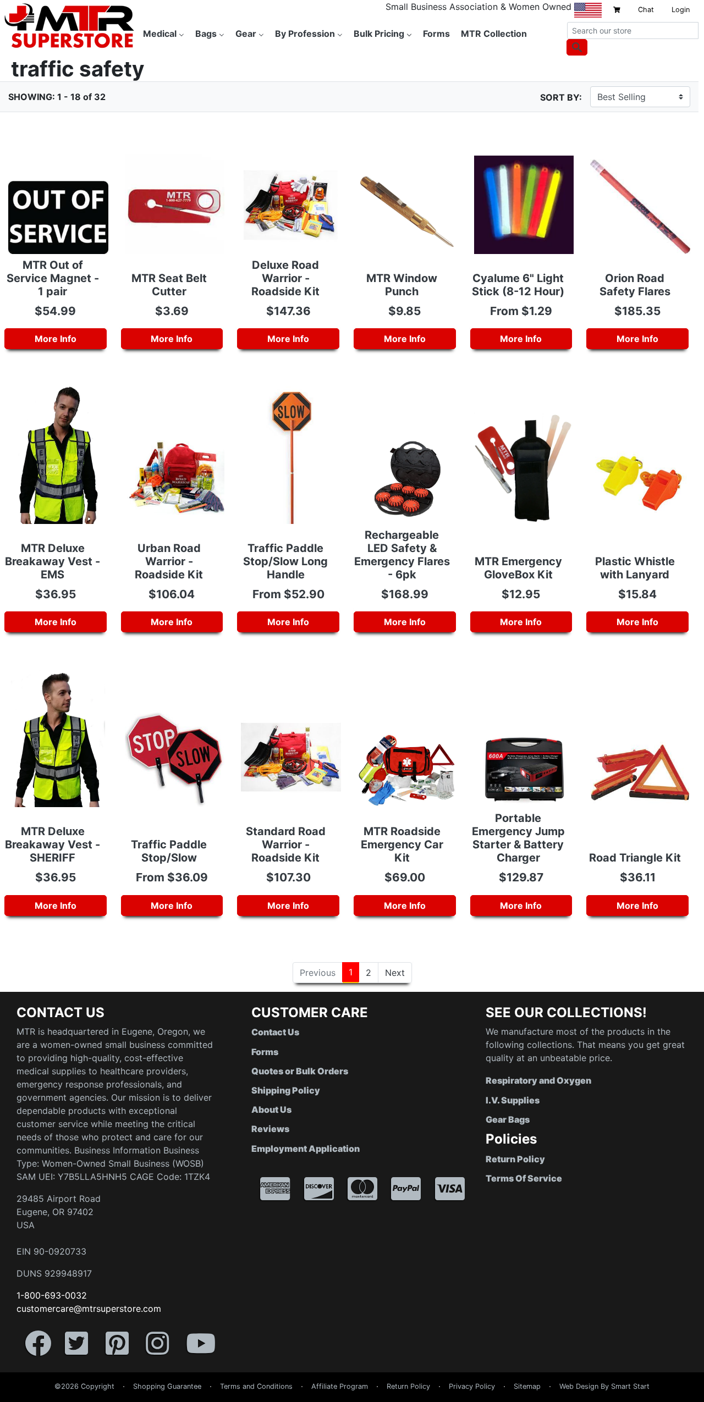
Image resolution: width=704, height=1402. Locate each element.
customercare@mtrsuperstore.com (88, 1308)
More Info (55, 338)
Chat (646, 9)
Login (681, 9)
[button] (703, 1396)
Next (395, 972)
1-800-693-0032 (51, 1295)
